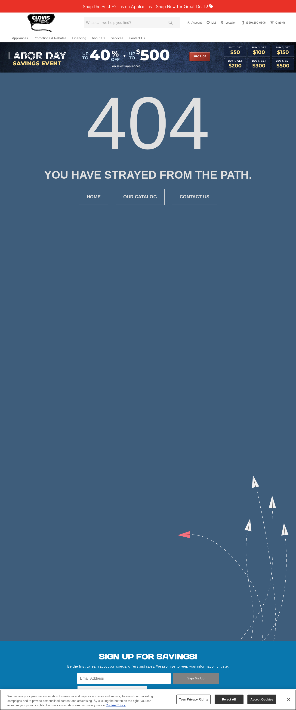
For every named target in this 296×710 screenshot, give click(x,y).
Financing (79, 38)
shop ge (200, 56)
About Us (98, 38)
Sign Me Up (195, 678)
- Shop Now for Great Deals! (146, 6)
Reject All (229, 699)
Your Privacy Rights (193, 699)
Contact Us (137, 38)
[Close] (289, 699)
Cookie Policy (116, 705)
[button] (188, 22)
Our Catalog (140, 196)
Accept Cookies (261, 699)
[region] (148, 699)
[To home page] (41, 22)
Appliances (20, 38)
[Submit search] (170, 23)
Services (117, 38)
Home (94, 196)
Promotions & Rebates (50, 38)
